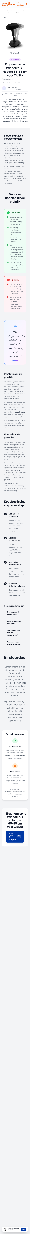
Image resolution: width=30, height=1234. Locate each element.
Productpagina (7, 79)
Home (6, 10)
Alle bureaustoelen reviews (12, 18)
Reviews (13, 10)
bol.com (23, 1229)
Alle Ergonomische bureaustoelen (12, 82)
